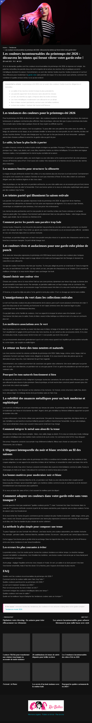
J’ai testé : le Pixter (10, 684)
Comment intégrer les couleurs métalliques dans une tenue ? (25, 591)
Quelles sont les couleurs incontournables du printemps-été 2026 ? (28, 576)
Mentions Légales (34, 714)
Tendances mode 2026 (13, 609)
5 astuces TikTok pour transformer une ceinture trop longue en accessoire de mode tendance (16, 657)
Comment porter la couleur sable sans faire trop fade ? (23, 579)
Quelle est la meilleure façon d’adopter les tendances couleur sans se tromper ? (32, 596)
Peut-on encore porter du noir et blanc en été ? (20, 588)
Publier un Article (48, 714)
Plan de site (60, 714)
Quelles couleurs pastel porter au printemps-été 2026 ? (23, 582)
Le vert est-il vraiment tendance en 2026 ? (18, 585)
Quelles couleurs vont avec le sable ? (16, 593)
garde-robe (32, 75)
